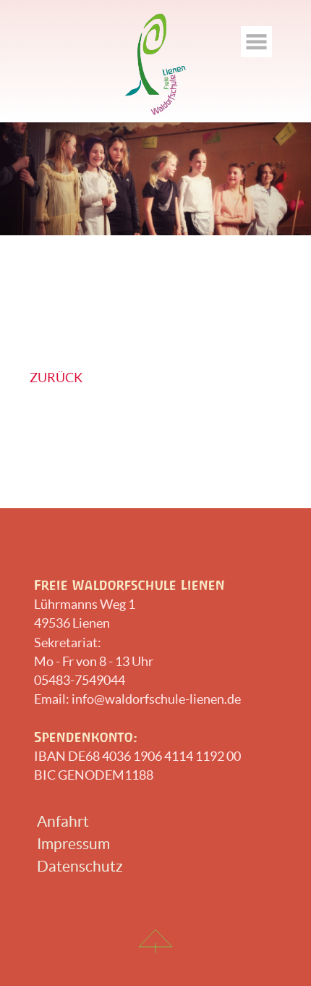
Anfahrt (63, 821)
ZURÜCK (56, 377)
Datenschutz (80, 866)
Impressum (73, 843)
